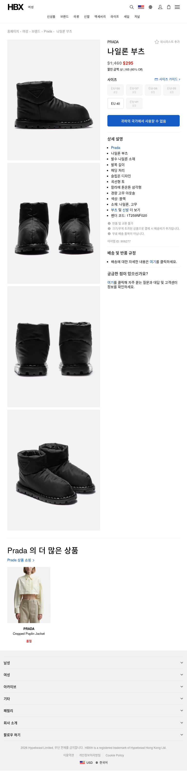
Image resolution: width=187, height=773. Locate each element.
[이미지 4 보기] (53, 470)
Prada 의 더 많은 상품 (42, 549)
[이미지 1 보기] (53, 100)
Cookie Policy (115, 755)
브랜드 (36, 31)
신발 (125, 209)
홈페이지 (13, 31)
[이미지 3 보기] (53, 346)
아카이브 (10, 686)
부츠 (114, 209)
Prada (48, 31)
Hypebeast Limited (40, 747)
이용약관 (68, 755)
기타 (7, 698)
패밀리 (8, 710)
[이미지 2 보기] (53, 223)
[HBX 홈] (15, 6)
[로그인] (160, 7)
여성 (31, 7)
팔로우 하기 (12, 734)
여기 (153, 261)
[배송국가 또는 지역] (141, 7)
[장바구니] (168, 7)
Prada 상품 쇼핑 (19, 560)
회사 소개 (10, 722)
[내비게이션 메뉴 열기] (177, 7)
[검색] (131, 7)
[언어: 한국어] (151, 7)
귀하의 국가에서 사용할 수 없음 (143, 120)
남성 (7, 662)
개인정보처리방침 (90, 755)
